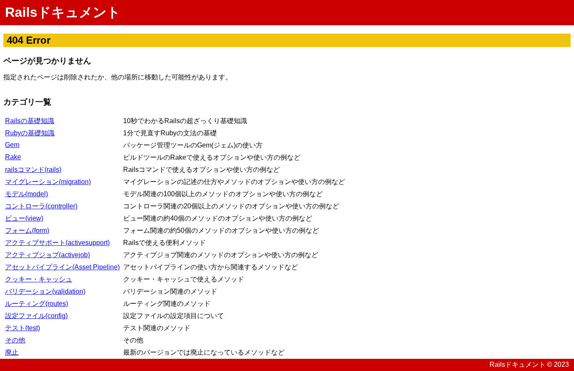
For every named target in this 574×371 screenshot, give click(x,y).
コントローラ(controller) (41, 206)
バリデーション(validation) (45, 291)
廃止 (11, 352)
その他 (15, 340)
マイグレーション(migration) (48, 181)
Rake (13, 157)
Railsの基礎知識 (29, 120)
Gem (12, 144)
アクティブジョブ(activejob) (47, 254)
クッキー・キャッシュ (38, 279)
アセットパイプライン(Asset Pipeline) (62, 267)
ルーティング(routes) (36, 303)
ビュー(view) (24, 218)
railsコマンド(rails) (33, 169)
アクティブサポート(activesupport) (57, 242)
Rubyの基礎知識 (30, 133)
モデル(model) (26, 193)
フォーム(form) (27, 230)
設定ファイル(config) (36, 315)
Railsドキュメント (63, 12)
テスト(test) (22, 328)
